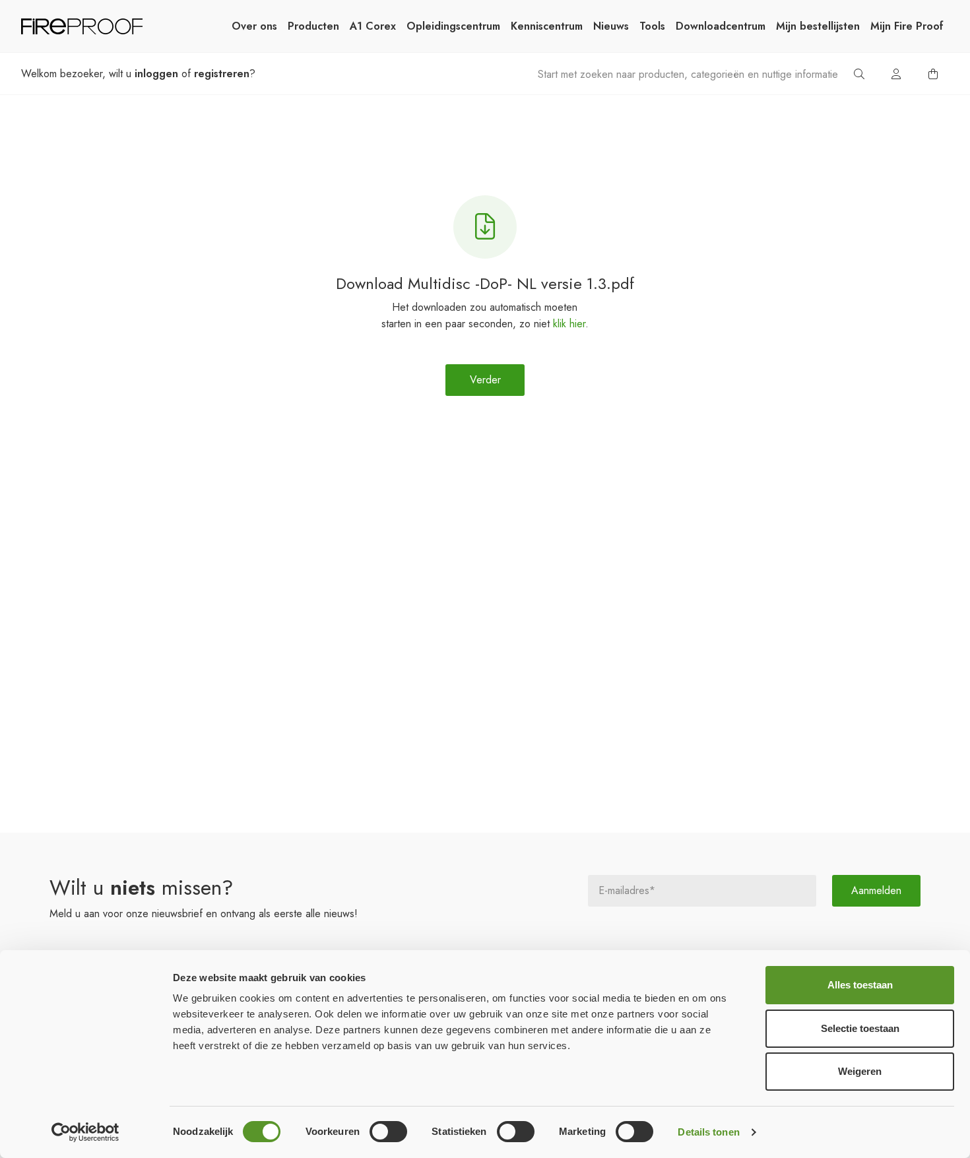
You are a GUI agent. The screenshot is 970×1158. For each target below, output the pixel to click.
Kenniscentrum (547, 26)
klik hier (569, 323)
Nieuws (611, 26)
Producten (313, 26)
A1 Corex (373, 26)
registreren (221, 73)
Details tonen (708, 1132)
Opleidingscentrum (453, 26)
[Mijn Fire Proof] (896, 74)
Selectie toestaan (860, 1028)
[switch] (388, 1131)
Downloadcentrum (720, 26)
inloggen (156, 73)
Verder (485, 379)
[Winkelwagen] (933, 74)
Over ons (254, 26)
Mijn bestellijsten (818, 26)
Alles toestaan (860, 984)
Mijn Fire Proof (907, 26)
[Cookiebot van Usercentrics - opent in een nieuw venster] (85, 1132)
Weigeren (860, 1071)
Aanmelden (876, 890)
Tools (652, 26)
